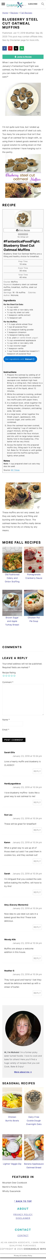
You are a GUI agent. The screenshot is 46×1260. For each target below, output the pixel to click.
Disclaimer (23, 1218)
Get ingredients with (15, 359)
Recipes (14, 13)
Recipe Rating (9, 672)
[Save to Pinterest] (10, 48)
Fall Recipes (26, 13)
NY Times (15, 470)
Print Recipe (24, 230)
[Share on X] (16, 48)
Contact (23, 1235)
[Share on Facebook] (4, 48)
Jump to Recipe (24, 57)
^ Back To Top (23, 1201)
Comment (7, 682)
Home (5, 13)
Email (5, 729)
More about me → (23, 1072)
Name (6, 720)
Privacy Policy (23, 1214)
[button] (19, 234)
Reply (37, 771)
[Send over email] (22, 48)
